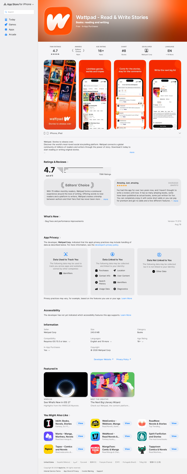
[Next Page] (184, 50)
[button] (19, 19)
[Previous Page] (41, 50)
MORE (105, 199)
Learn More (127, 298)
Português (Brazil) (129, 462)
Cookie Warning (88, 471)
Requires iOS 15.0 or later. (55, 341)
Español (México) (63, 462)
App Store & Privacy (71, 471)
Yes (45, 350)
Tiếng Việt (143, 462)
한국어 (117, 462)
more (132, 152)
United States (49, 462)
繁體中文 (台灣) (155, 462)
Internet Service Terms (52, 471)
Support (100, 471)
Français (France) (105, 462)
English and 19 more (100, 341)
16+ (139, 341)
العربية (75, 462)
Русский (83, 462)
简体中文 (93, 462)
